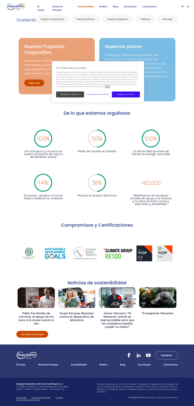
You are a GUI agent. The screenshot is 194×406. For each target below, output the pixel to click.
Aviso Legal (21, 397)
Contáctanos (149, 6)
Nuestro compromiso (52, 19)
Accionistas (130, 6)
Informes (167, 19)
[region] (98, 81)
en (182, 6)
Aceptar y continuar (126, 94)
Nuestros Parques (58, 8)
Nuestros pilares (86, 19)
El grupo (40, 8)
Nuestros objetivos (118, 19)
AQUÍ (107, 87)
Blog (115, 6)
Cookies (59, 397)
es (188, 6)
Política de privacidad (41, 397)
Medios (103, 6)
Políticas (145, 19)
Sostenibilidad (86, 6)
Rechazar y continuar (70, 94)
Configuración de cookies (27, 400)
